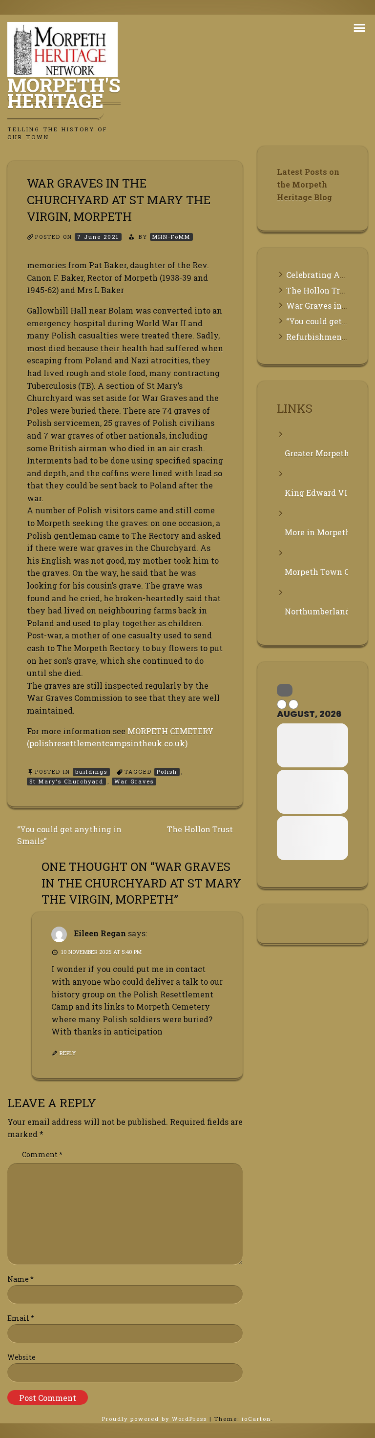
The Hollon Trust (200, 829)
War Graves (134, 781)
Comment (42, 1154)
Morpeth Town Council (316, 572)
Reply (68, 1053)
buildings (91, 771)
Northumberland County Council (316, 611)
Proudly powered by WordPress (155, 1418)
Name (20, 1279)
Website (21, 1357)
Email (20, 1318)
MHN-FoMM (171, 236)
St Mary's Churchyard (66, 781)
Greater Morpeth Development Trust (316, 453)
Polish (167, 771)
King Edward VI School (316, 492)
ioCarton (256, 1418)
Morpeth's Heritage (64, 92)
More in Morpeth (316, 532)
